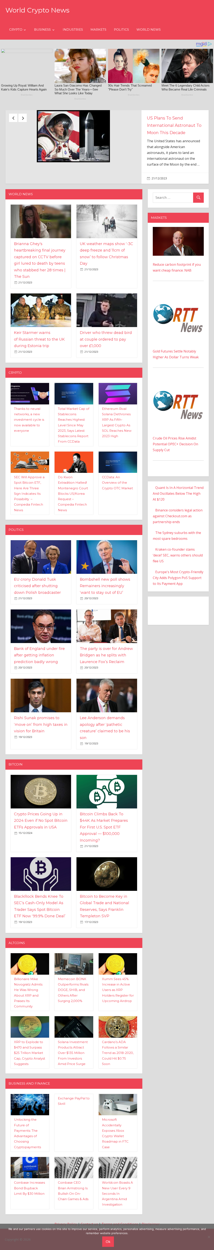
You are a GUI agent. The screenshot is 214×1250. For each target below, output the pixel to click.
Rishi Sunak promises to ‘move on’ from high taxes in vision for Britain (41, 752)
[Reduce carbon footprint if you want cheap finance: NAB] (178, 257)
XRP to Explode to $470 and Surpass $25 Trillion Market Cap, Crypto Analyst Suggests (29, 1081)
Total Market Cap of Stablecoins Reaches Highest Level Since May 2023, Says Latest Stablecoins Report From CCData (73, 452)
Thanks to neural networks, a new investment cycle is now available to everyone (29, 447)
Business (42, 29)
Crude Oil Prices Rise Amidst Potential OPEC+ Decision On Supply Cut (175, 472)
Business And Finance (29, 1111)
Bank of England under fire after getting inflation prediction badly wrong (39, 683)
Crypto (15, 29)
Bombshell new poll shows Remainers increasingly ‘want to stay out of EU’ (105, 614)
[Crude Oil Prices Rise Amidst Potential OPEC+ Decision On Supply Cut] (178, 409)
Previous (13, 118)
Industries (73, 29)
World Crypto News (37, 10)
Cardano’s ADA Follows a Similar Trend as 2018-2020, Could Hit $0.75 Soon (118, 1081)
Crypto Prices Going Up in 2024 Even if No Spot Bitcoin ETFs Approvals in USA (41, 848)
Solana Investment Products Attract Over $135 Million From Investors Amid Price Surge (73, 1081)
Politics (121, 29)
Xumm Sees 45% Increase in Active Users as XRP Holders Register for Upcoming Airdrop (118, 1018)
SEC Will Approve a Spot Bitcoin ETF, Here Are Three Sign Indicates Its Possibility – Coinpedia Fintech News (29, 521)
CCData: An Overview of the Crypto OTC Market (117, 510)
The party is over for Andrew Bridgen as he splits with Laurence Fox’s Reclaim (106, 683)
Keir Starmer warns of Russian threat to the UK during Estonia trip (39, 367)
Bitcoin (16, 792)
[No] (209, 1237)
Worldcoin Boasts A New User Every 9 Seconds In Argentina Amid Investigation (117, 1221)
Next (22, 118)
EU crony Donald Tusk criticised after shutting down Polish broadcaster (37, 614)
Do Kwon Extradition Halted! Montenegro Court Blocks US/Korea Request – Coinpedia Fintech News (73, 521)
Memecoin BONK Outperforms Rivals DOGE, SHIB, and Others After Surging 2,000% (73, 1018)
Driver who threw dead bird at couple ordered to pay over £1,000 (106, 367)
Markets (98, 29)
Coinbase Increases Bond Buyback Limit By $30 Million (29, 1215)
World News (148, 29)
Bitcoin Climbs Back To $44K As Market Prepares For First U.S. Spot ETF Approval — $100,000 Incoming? (104, 855)
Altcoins (17, 971)
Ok (108, 1241)
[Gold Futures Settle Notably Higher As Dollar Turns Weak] (178, 322)
